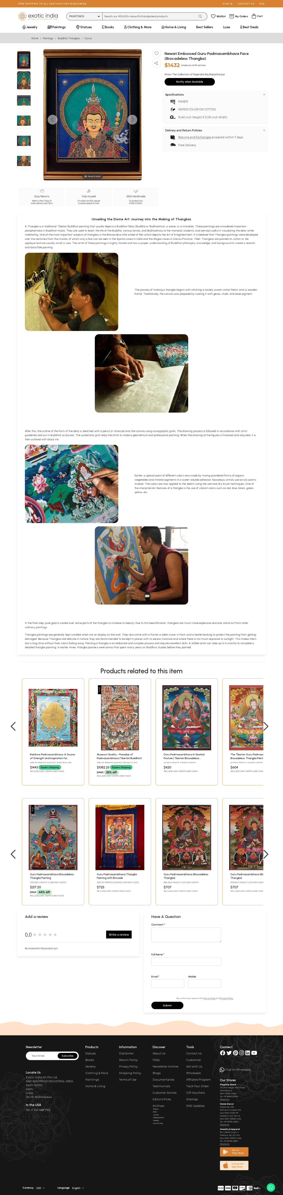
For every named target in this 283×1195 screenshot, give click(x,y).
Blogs (156, 1073)
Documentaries (163, 1079)
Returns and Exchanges (194, 137)
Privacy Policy (226, 998)
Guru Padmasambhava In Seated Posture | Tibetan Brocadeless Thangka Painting (184, 758)
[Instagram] (241, 1054)
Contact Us (193, 1053)
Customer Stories (164, 1092)
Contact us (246, 3)
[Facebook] (222, 1054)
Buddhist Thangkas (69, 38)
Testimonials (161, 1086)
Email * (155, 976)
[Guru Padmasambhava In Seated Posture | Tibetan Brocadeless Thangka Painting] (186, 749)
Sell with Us (194, 1066)
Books (89, 1060)
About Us (159, 1053)
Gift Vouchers (195, 1092)
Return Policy (128, 1060)
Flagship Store (228, 1084)
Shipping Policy (130, 1073)
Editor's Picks (162, 1099)
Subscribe (68, 1055)
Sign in (228, 3)
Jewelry (90, 1066)
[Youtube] (254, 1054)
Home (34, 38)
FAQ (262, 3)
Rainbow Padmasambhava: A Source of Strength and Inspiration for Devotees (52, 758)
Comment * (158, 924)
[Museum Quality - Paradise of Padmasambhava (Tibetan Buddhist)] (119, 749)
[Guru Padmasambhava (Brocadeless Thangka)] (186, 869)
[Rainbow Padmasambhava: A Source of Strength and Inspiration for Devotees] (53, 749)
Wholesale (193, 1073)
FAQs (156, 1060)
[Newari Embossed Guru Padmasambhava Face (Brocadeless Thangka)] (24, 60)
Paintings (48, 38)
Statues (90, 1053)
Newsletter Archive (165, 1066)
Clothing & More (96, 1073)
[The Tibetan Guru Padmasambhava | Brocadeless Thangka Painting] (253, 749)
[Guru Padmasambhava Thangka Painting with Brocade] (119, 869)
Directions (224, 1099)
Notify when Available (189, 81)
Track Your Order (197, 1086)
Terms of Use (209, 998)
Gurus (88, 38)
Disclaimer (126, 1053)
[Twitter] (229, 1054)
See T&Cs (48, 203)
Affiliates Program (198, 1079)
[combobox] (149, 16)
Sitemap (192, 1099)
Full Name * (157, 954)
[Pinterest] (235, 1054)
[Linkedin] (247, 1054)
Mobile (192, 976)
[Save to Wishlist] (157, 55)
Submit (167, 1005)
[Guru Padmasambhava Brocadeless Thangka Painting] (53, 869)
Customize (193, 1060)
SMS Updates (195, 1105)
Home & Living (95, 1086)
